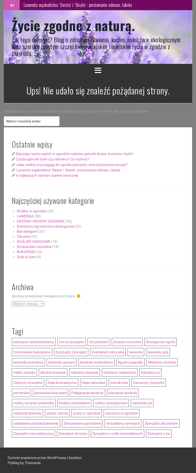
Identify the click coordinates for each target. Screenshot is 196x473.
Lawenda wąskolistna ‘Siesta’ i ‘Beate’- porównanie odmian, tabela (77, 5)
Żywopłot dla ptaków (161, 423)
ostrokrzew (119, 383)
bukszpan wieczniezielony (33, 342)
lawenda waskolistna (96, 362)
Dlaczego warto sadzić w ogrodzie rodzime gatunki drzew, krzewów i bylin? (74, 154)
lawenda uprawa (61, 362)
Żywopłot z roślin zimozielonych (117, 434)
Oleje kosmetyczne (62, 383)
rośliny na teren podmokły (33, 403)
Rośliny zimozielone (74, 403)
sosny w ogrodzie (86, 413)
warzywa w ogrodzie (121, 413)
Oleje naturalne (93, 383)
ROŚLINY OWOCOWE (33, 242)
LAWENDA (25, 216)
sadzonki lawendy (27, 413)
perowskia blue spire (50, 393)
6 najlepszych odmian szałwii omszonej (47, 175)
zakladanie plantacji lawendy (36, 423)
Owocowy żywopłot (148, 383)
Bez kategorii (27, 231)
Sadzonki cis (142, 403)
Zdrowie (23, 236)
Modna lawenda (53, 372)
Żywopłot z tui (159, 434)
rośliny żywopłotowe (111, 403)
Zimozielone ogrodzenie (82, 423)
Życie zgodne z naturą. (73, 25)
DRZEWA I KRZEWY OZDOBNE (40, 221)
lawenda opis (158, 352)
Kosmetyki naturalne (108, 352)
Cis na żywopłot (71, 342)
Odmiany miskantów (119, 372)
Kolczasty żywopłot (71, 352)
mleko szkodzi (24, 372)
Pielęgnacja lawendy (87, 393)
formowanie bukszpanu (32, 352)
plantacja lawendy (122, 393)
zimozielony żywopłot (123, 423)
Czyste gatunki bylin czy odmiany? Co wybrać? (52, 159)
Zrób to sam (26, 257)
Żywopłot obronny (73, 434)
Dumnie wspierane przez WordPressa (37, 458)
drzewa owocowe (127, 342)
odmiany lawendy (85, 372)
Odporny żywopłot (28, 383)
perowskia (21, 393)
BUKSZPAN (26, 252)
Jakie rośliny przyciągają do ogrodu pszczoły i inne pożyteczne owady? (72, 165)
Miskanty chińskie (162, 362)
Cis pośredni (98, 342)
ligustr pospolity (130, 362)
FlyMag (13, 463)
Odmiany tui (150, 372)
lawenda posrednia (28, 362)
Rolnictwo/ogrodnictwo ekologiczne (45, 226)
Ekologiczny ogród (160, 342)
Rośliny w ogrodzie (31, 211)
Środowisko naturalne (34, 247)
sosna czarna (57, 413)
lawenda (136, 352)
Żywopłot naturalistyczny (33, 434)
